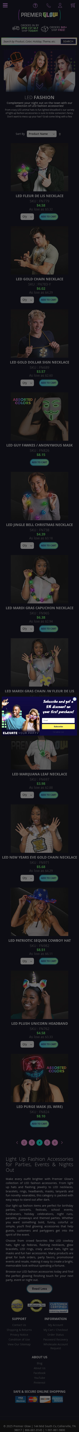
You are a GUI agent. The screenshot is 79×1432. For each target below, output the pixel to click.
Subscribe (58, 726)
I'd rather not (58, 732)
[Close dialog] (74, 699)
